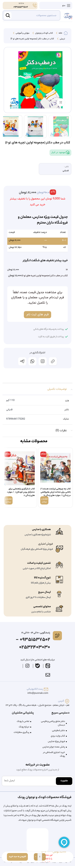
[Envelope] (47, 675)
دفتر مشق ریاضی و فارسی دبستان (53, 723)
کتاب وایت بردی (58, 736)
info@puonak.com (37, 693)
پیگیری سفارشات (21, 732)
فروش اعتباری (45, 544)
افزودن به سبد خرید (17, 857)
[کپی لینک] (53, 361)
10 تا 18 (21, 3)
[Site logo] (68, 16)
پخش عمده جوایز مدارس (53, 747)
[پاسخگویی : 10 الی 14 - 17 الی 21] (57, 635)
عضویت (64, 781)
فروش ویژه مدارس (56, 741)
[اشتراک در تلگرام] (22, 361)
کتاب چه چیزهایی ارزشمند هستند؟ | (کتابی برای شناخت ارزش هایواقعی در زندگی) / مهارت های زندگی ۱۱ (55, 492)
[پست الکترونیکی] (46, 689)
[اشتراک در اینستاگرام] (43, 361)
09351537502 (20, 7)
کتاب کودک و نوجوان (44, 33)
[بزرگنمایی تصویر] (61, 102)
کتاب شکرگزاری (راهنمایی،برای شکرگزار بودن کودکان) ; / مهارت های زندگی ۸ (21, 492)
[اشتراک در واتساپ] (32, 361)
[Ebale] (37, 665)
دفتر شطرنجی (58, 730)
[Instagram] (27, 665)
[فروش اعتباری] (59, 549)
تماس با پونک (23, 721)
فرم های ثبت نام (38, 314)
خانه (60, 33)
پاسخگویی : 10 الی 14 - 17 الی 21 (35, 633)
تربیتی (62, 38)
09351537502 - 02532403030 (33, 644)
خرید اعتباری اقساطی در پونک (54, 754)
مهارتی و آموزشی (22, 33)
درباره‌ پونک (24, 727)
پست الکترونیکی (35, 689)
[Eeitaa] (47, 665)
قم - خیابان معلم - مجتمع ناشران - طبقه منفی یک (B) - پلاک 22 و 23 (37, 705)
